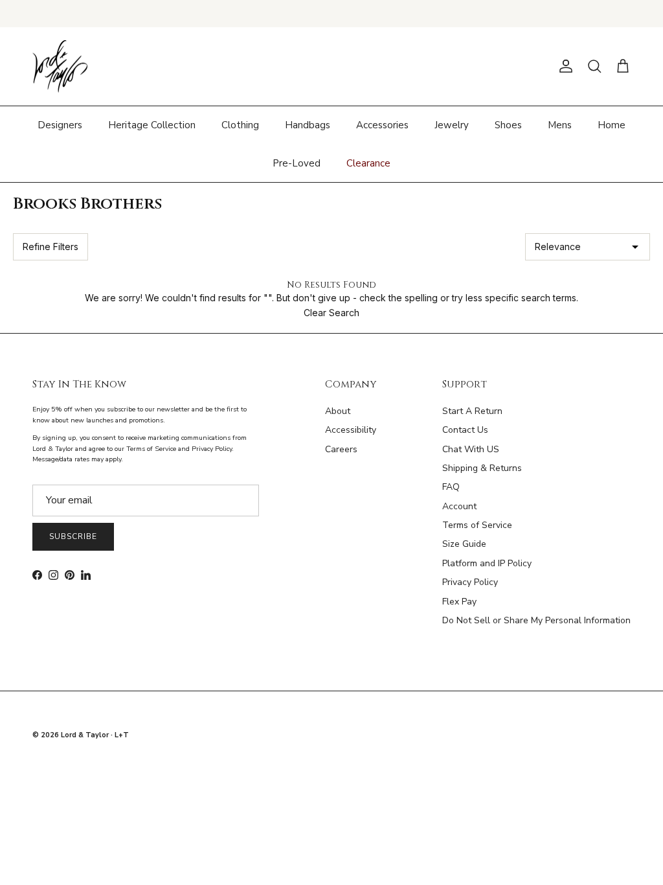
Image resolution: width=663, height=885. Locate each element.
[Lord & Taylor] (59, 66)
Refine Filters (50, 246)
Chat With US (470, 449)
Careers (341, 449)
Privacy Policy (470, 582)
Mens (560, 125)
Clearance (368, 163)
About (337, 411)
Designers (60, 125)
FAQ (451, 487)
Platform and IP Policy (487, 563)
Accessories (382, 125)
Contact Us (465, 430)
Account (459, 506)
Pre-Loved (296, 163)
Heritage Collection (152, 125)
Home (611, 125)
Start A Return (472, 411)
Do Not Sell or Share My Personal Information (536, 620)
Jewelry (451, 125)
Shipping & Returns (482, 468)
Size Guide (464, 544)
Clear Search (331, 312)
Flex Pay (459, 601)
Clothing (240, 125)
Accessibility (350, 430)
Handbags (307, 125)
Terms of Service (477, 525)
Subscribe (73, 536)
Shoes (508, 125)
